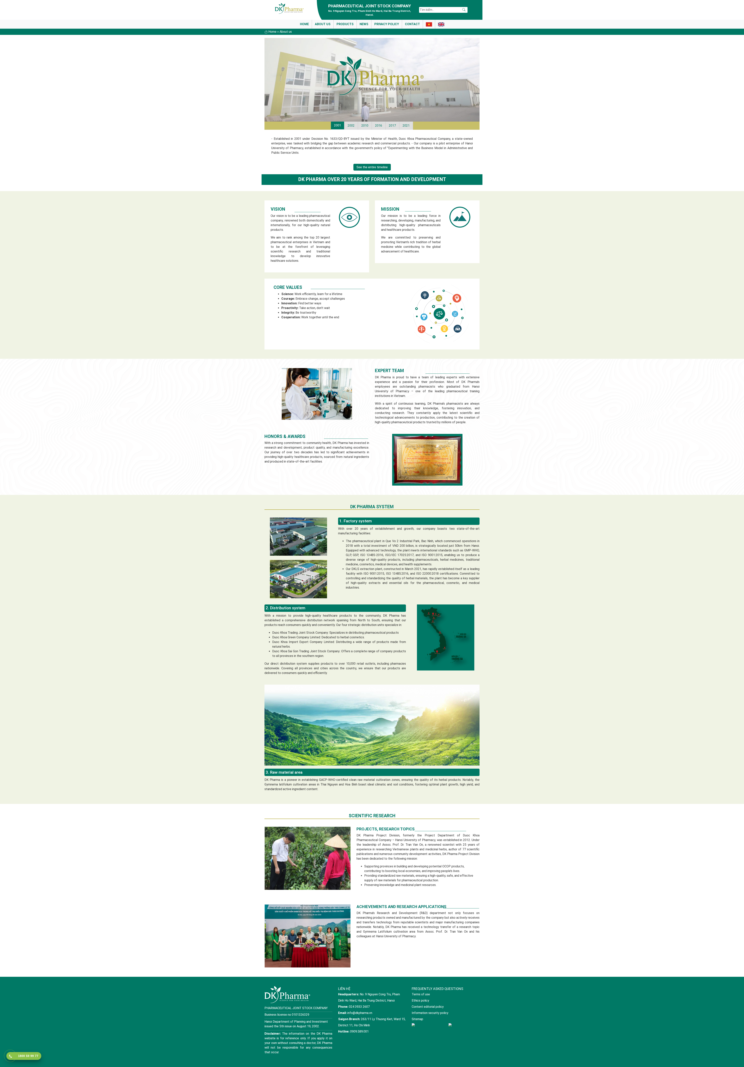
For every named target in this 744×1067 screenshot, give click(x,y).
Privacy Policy (386, 24)
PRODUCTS (345, 24)
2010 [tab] (364, 125)
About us (323, 24)
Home (304, 24)
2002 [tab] (351, 125)
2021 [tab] (406, 125)
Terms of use (421, 994)
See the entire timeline (372, 167)
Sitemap (417, 1019)
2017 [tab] (392, 125)
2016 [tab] (378, 125)
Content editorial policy (428, 1007)
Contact (412, 24)
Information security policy (430, 1013)
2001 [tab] (337, 125)
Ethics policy (420, 1000)
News (364, 24)
